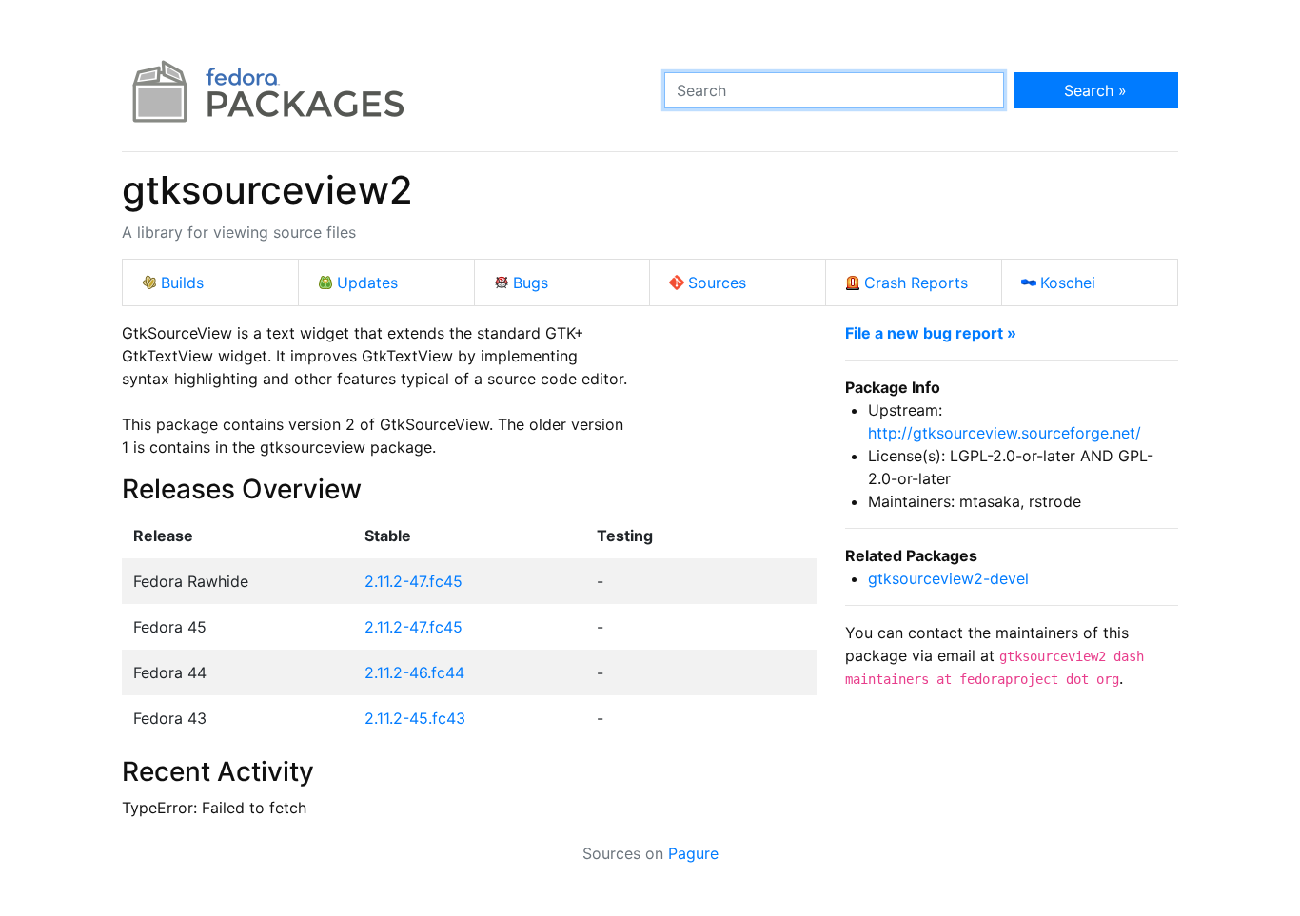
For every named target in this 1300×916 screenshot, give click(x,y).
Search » (1095, 90)
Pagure (693, 853)
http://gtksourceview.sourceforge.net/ (1004, 432)
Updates (367, 282)
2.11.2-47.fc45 (413, 581)
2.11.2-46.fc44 (414, 672)
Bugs (530, 282)
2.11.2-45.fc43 (414, 718)
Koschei (1067, 282)
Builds (182, 282)
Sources (717, 282)
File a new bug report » (930, 332)
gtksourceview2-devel (948, 578)
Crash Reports (916, 282)
